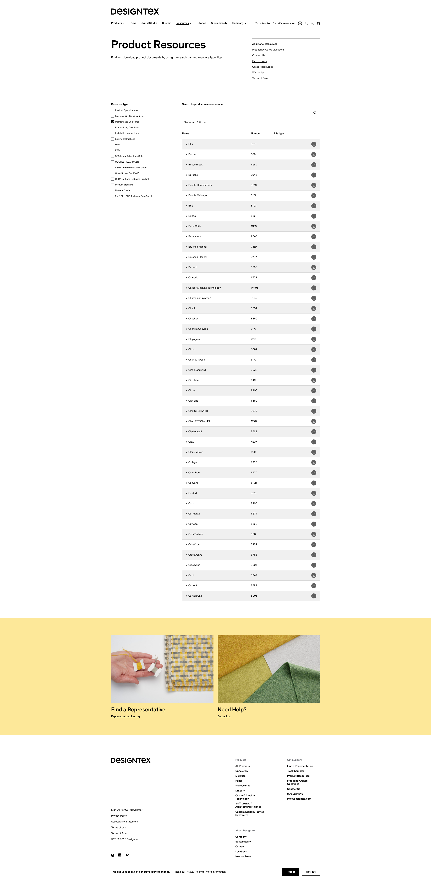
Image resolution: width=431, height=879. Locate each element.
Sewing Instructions (125, 138)
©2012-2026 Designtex (124, 839)
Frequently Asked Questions (268, 49)
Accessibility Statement (124, 821)
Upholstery (241, 771)
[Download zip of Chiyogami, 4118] (313, 339)
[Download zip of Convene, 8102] (313, 483)
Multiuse (240, 776)
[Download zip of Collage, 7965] (313, 462)
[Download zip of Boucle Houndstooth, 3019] (313, 185)
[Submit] (315, 112)
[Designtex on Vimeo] (127, 855)
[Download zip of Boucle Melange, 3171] (313, 195)
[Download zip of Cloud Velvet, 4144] (313, 452)
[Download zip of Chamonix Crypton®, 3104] (313, 298)
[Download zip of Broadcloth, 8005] (313, 236)
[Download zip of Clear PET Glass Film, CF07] (313, 421)
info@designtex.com (299, 798)
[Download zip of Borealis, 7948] (313, 175)
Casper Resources (262, 66)
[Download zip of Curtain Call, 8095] (313, 595)
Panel (238, 780)
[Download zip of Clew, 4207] (313, 441)
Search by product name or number (203, 104)
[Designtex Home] (135, 11)
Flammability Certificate (127, 127)
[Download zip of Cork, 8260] (313, 503)
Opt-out (311, 871)
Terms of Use (118, 827)
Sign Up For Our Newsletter (126, 810)
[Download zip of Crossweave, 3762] (313, 554)
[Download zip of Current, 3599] (313, 585)
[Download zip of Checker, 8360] (313, 318)
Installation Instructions (127, 133)
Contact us (224, 716)
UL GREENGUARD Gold (127, 161)
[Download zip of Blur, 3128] (313, 144)
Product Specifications (126, 110)
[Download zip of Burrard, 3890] (313, 267)
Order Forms (259, 61)
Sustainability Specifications (129, 116)
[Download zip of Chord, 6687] (313, 349)
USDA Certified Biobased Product (132, 179)
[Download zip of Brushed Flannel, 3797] (313, 257)
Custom (166, 23)
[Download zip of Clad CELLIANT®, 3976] (313, 411)
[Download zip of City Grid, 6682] (313, 400)
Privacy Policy (194, 871)
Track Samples (263, 23)
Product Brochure (124, 184)
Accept (291, 871)
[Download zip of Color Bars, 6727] (313, 472)
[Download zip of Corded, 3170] (313, 493)
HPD (117, 144)
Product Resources (298, 776)
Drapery (240, 790)
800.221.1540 (295, 794)
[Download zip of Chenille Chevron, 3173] (313, 329)
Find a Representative (283, 23)
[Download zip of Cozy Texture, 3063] (313, 534)
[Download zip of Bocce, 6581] (313, 154)
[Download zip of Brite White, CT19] (313, 226)
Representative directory (125, 716)
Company (241, 836)
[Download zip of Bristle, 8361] (313, 216)
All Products (242, 766)
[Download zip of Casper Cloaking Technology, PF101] (313, 287)
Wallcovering (243, 785)
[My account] (312, 23)
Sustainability (219, 23)
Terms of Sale (260, 78)
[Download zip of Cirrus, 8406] (313, 390)
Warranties (258, 72)
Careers (240, 846)
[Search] (306, 23)
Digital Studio (149, 23)
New (133, 23)
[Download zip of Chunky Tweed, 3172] (313, 359)
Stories (201, 23)
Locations (241, 851)
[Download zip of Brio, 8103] (313, 205)
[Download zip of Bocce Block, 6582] (313, 164)
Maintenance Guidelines (127, 121)
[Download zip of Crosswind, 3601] (313, 565)
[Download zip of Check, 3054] (313, 308)
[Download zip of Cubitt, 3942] (313, 575)
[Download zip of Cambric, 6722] (313, 277)
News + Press (243, 856)
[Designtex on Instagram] (112, 855)
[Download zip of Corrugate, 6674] (313, 513)
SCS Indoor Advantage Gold (129, 156)
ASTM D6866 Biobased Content (131, 167)
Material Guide (122, 190)
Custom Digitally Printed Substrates (249, 813)
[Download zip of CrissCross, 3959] (313, 544)
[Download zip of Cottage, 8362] (313, 524)
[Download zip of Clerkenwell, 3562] (313, 431)
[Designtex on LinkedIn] (119, 855)
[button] (318, 23)
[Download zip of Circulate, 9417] (313, 380)
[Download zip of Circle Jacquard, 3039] (313, 370)
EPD (117, 150)
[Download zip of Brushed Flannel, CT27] (313, 246)
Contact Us (258, 55)
